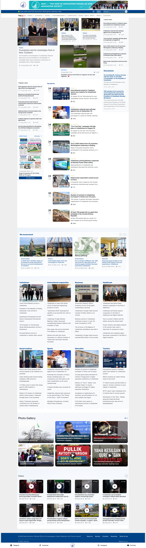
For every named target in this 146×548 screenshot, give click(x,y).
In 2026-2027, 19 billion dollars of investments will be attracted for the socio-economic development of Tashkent (32, 263)
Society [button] (47, 15)
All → (126, 418)
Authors (97, 536)
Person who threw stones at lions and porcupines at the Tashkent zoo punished (31, 372)
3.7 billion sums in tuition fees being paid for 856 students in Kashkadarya (31, 387)
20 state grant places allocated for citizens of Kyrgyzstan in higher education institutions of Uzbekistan (86, 377)
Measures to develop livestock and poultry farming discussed (28, 95)
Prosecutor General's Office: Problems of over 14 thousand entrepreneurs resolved (84, 305)
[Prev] (120, 234)
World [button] (92, 15)
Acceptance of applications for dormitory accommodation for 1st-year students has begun (86, 395)
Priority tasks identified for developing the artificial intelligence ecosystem (29, 127)
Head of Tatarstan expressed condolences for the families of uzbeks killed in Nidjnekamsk (29, 403)
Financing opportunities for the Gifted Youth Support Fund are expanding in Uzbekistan (112, 262)
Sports (86, 15)
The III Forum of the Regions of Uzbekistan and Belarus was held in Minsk (86, 329)
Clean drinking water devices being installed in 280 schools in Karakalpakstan (31, 379)
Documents (109, 71)
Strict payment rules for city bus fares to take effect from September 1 (30, 87)
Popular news (23, 83)
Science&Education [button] (59, 15)
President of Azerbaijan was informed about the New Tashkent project (89, 37)
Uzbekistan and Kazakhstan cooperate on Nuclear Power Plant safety (114, 54)
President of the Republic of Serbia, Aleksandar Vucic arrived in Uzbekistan (31, 311)
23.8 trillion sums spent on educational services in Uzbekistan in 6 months (86, 403)
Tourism (80, 15)
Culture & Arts (72, 15)
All (126, 476)
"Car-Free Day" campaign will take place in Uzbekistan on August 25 (115, 39)
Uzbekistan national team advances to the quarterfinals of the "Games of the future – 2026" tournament (58, 395)
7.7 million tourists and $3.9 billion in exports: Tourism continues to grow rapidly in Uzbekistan (114, 385)
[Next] (124, 234)
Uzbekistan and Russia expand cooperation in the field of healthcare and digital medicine (113, 313)
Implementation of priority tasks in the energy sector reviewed (29, 111)
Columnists (106, 15)
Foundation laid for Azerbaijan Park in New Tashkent (37, 51)
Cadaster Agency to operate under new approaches (30, 119)
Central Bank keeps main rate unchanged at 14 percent (57, 261)
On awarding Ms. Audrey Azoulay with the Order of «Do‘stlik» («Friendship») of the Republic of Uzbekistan (115, 77)
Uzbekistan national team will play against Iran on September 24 (113, 31)
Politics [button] (30, 15)
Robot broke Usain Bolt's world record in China (115, 62)
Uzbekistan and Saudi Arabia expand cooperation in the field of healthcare (114, 305)
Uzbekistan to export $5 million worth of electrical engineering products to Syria (57, 305)
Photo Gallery (27, 418)
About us (90, 536)
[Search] (126, 11)
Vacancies (114, 536)
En (99, 11)
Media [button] (99, 15)
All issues (37, 136)
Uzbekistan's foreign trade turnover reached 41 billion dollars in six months (86, 313)
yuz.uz (126, 541)
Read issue (31, 178)
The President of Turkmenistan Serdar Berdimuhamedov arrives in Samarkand (31, 327)
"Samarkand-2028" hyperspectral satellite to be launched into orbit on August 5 (59, 313)
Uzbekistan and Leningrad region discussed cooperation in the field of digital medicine (114, 335)
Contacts (105, 536)
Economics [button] (39, 15)
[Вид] (93, 11)
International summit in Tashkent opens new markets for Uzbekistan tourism (115, 24)
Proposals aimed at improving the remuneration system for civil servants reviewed (29, 103)
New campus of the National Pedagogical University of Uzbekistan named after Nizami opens (69, 37)
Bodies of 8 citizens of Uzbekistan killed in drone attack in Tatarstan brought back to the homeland (31, 395)
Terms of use (123, 536)
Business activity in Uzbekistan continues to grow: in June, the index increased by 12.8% (85, 321)
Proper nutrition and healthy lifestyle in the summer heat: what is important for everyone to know (114, 327)
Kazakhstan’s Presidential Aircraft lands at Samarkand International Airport (30, 319)
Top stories (51, 83)
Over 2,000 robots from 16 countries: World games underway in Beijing (114, 46)
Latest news (108, 19)
